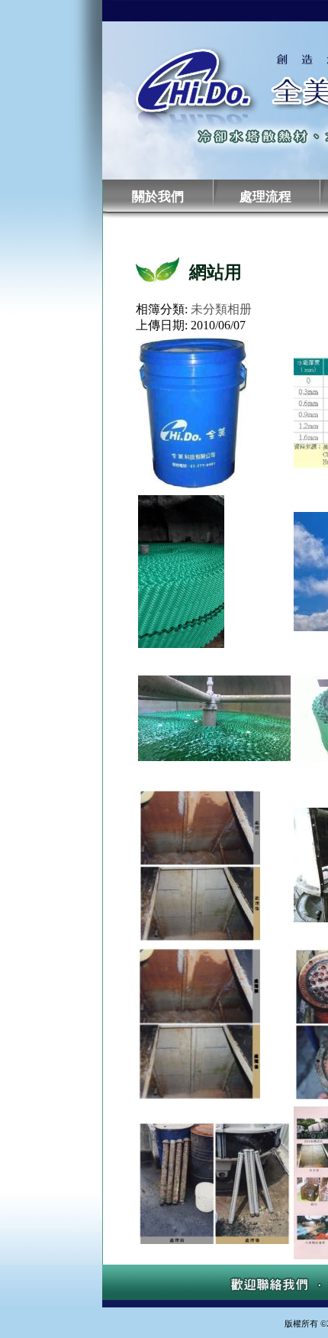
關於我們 (158, 197)
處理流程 (265, 197)
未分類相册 (221, 309)
